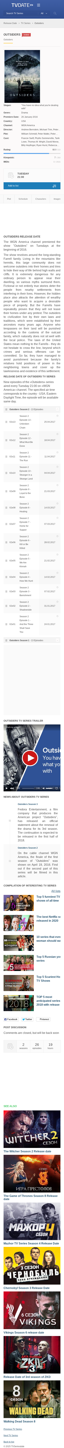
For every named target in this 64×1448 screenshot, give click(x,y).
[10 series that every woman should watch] (19, 950)
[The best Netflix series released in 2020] (19, 930)
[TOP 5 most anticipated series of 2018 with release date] (19, 1010)
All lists (55, 891)
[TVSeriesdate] (21, 5)
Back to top (9, 1442)
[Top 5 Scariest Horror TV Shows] (19, 990)
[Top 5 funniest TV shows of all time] (19, 910)
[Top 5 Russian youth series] (19, 970)
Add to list (13, 185)
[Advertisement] (32, 217)
